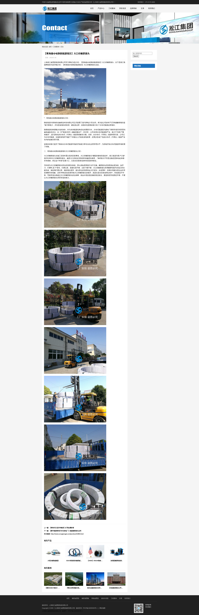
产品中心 (101, 8)
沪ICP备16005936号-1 (90, 608)
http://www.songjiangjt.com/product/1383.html (67, 534)
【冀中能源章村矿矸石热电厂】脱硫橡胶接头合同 (65, 531)
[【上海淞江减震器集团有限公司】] (49, 8)
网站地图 (102, 608)
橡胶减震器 (75, 598)
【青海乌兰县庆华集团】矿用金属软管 (61, 528)
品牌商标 (133, 8)
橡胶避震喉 (85, 598)
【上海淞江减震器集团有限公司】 (65, 608)
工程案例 (112, 8)
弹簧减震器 (95, 598)
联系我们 (151, 8)
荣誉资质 (122, 8)
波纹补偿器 (104, 598)
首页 (92, 8)
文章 (142, 8)
